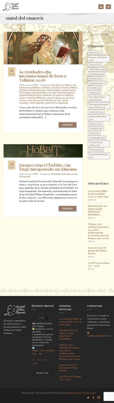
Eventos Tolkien (69, 87)
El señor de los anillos (95, 143)
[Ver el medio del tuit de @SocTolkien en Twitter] (40, 353)
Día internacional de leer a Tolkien (47, 86)
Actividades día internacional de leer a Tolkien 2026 (42, 76)
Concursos (96, 112)
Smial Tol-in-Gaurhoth (56, 103)
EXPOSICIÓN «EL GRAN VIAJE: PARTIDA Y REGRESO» (97, 210)
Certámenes (96, 74)
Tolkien (95, 65)
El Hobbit (56, 174)
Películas (66, 174)
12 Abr (41, 317)
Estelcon (95, 124)
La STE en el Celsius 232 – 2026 (99, 264)
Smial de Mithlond (36, 98)
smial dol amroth (35, 100)
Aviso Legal (90, 393)
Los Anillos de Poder (98, 155)
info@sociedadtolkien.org (99, 335)
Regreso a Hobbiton (98, 58)
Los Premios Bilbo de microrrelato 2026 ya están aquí (98, 193)
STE (36, 85)
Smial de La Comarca (53, 95)
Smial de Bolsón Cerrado (43, 92)
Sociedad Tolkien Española (97, 98)
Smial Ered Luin (53, 100)
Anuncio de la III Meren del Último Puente (97, 250)
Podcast (95, 53)
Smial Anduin (54, 90)
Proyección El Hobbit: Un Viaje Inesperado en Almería (48, 167)
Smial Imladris (37, 103)
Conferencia (97, 83)
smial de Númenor (55, 98)
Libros (94, 133)
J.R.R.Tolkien (97, 69)
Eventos (55, 87)
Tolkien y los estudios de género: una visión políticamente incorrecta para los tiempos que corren (98, 231)
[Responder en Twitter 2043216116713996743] (34, 360)
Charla (94, 92)
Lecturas (23, 90)
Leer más (67, 125)
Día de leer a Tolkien (61, 85)
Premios (95, 79)
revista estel (97, 138)
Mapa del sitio (75, 393)
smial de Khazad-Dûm (30, 95)
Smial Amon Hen (37, 90)
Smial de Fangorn (66, 92)
